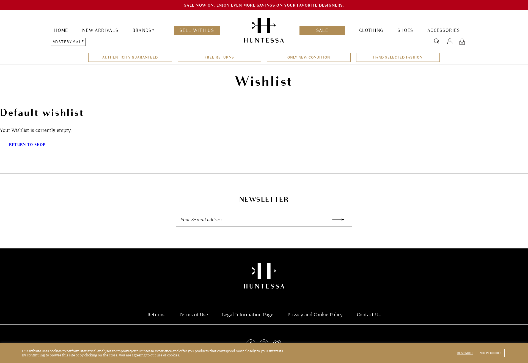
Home (61, 30)
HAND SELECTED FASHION (397, 57)
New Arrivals (100, 30)
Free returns (219, 57)
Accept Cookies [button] (490, 353)
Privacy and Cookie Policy (315, 315)
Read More (465, 353)
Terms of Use (193, 315)
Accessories (443, 30)
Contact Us (369, 315)
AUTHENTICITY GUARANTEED (130, 57)
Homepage (264, 30)
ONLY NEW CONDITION (308, 57)
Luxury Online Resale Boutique (264, 276)
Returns (155, 315)
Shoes (405, 30)
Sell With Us (197, 30)
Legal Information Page (247, 315)
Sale (322, 30)
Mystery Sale (68, 42)
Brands (142, 30)
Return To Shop (27, 144)
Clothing (371, 30)
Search (436, 41)
